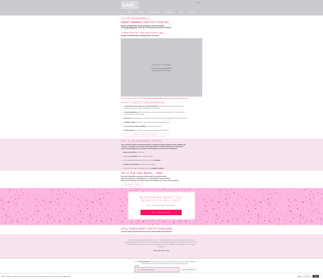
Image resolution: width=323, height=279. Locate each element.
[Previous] (9, 246)
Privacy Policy (66, 276)
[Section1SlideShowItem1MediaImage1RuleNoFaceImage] (158, 254)
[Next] (314, 246)
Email (136, 265)
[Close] (321, 276)
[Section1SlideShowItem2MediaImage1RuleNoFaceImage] (160, 254)
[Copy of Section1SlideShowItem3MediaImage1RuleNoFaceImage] (164, 254)
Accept (316, 276)
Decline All (307, 276)
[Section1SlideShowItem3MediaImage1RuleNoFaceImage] (162, 254)
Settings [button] (299, 276)
